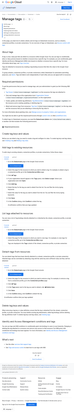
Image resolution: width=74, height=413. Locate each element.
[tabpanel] (37, 183)
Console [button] (6, 157)
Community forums (25, 381)
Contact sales (6, 389)
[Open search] (48, 2)
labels (13, 75)
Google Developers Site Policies (48, 367)
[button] (37, 127)
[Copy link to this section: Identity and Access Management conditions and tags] (57, 322)
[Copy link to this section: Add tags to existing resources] (34, 148)
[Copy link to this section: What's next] (15, 340)
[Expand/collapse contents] (12, 24)
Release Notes (24, 387)
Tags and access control (16, 347)
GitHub (40, 381)
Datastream (11, 8)
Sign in (70, 2)
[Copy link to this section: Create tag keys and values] (31, 134)
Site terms (20, 400)
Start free (67, 8)
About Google (6, 400)
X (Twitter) (59, 387)
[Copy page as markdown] (29, 19)
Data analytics (21, 14)
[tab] (6, 157)
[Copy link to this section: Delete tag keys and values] (30, 306)
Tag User (34, 106)
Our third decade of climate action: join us (50, 400)
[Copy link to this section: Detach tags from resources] (32, 252)
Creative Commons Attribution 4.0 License (51, 365)
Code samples (42, 388)
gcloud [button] (14, 157)
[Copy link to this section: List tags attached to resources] (35, 214)
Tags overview (24, 63)
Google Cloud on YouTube (63, 389)
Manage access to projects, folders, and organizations (49, 112)
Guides (38, 14)
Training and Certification (45, 394)
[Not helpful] (70, 14)
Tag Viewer (9, 92)
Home (3, 14)
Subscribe (31, 404)
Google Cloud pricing (8, 384)
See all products (6, 381)
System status (24, 389)
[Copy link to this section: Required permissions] (25, 82)
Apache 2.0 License (24, 367)
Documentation (12, 14)
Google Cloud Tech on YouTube (62, 393)
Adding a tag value (22, 140)
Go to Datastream (15, 166)
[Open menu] (3, 2)
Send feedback (65, 19)
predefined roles (61, 116)
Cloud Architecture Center (45, 391)
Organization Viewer (42, 95)
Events (58, 384)
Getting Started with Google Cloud (46, 384)
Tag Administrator (38, 101)
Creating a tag (9, 140)
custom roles (46, 116)
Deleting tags (46, 315)
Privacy (14, 400)
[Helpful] (67, 14)
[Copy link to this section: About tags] (15, 52)
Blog (57, 381)
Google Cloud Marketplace (9, 387)
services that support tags (23, 344)
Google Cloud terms (30, 400)
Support (22, 384)
